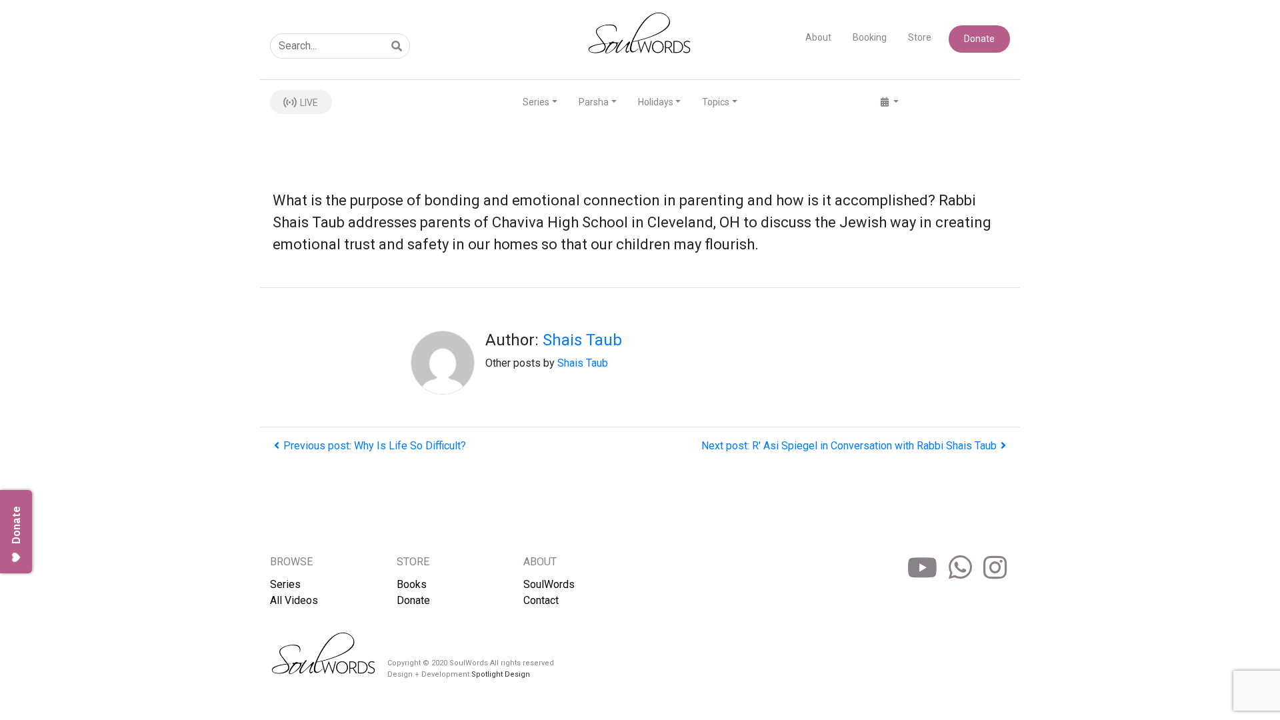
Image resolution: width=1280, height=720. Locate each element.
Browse (291, 561)
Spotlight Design (500, 674)
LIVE (308, 102)
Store (919, 37)
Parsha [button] (594, 102)
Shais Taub (582, 340)
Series (285, 584)
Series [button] (536, 102)
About (818, 37)
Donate (979, 38)
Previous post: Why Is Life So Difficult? (374, 445)
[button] (889, 102)
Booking (870, 37)
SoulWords (549, 584)
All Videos (294, 600)
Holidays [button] (655, 102)
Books (412, 584)
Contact (541, 600)
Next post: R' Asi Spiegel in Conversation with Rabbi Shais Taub (849, 445)
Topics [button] (715, 102)
